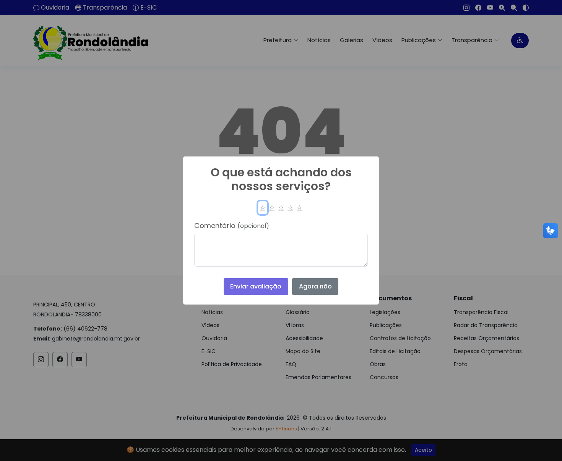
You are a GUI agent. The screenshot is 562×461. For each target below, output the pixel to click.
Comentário (231, 225)
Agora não (315, 286)
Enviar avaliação (255, 286)
